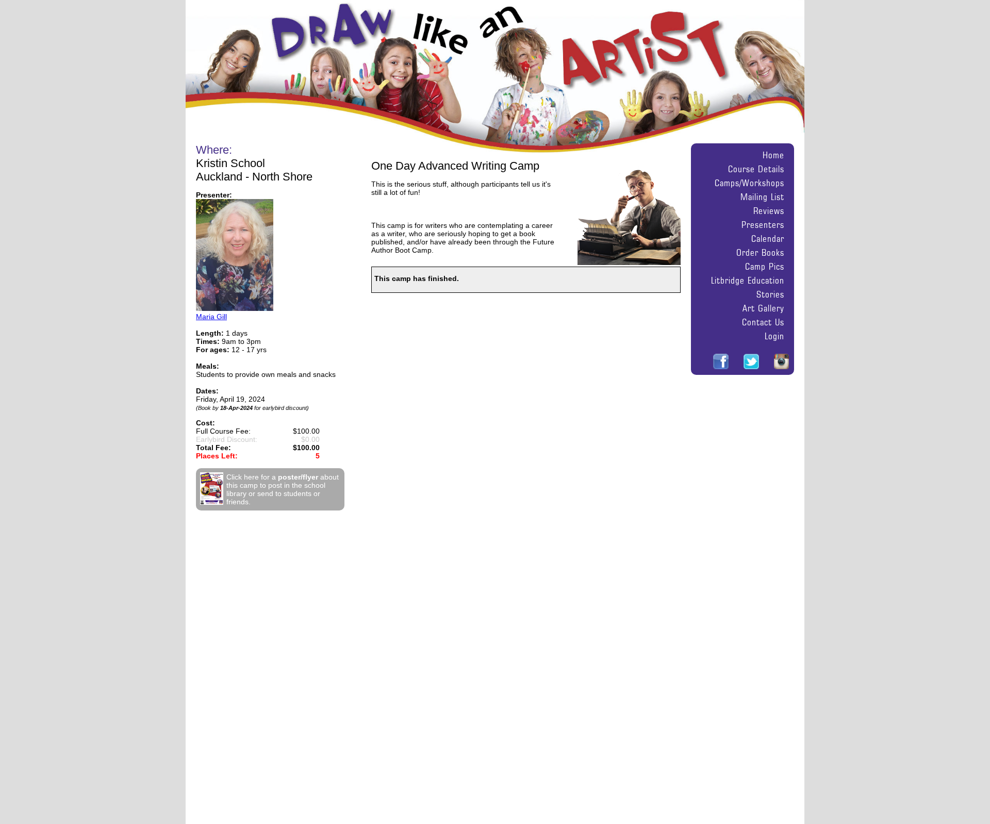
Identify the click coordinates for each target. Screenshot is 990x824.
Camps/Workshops (749, 182)
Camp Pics (764, 266)
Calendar (767, 238)
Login (774, 336)
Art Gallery (763, 308)
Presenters (762, 224)
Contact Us (763, 322)
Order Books (760, 252)
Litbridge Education (747, 280)
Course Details (756, 168)
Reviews (768, 210)
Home (773, 155)
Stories (770, 294)
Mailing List (762, 196)
